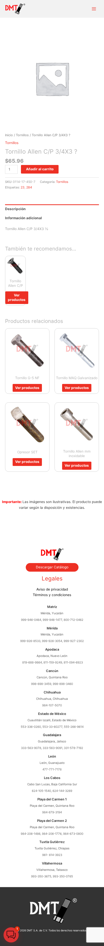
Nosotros (52, 524)
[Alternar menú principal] (94, 9)
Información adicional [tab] (23, 218)
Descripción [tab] (15, 209)
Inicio (9, 135)
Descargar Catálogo (52, 567)
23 (22, 187)
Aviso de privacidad (52, 589)
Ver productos (16, 297)
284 (29, 187)
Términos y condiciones (52, 595)
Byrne (52, 530)
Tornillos (22, 135)
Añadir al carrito (40, 169)
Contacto (52, 536)
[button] (11, 934)
